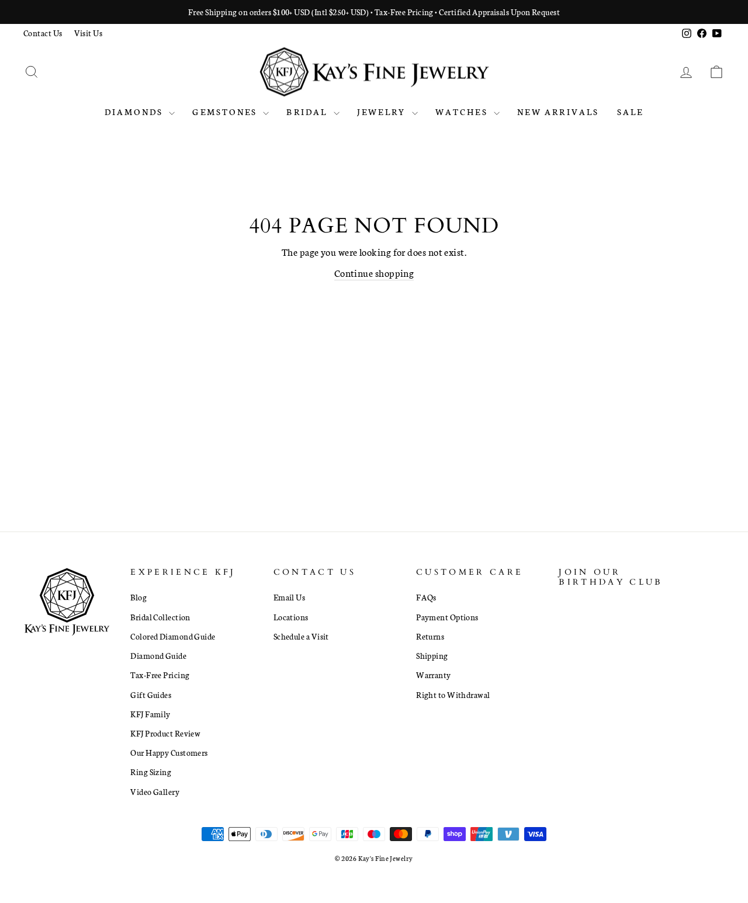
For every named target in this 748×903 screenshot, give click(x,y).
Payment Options (447, 617)
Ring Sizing (150, 771)
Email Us (289, 597)
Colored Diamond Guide (172, 636)
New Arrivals (558, 111)
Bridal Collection (160, 617)
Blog (138, 597)
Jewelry (383, 111)
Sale (630, 111)
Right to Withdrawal (453, 694)
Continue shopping (374, 272)
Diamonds (136, 111)
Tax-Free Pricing (159, 674)
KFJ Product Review (165, 733)
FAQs (426, 597)
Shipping (432, 655)
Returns (430, 636)
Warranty (433, 674)
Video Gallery (154, 791)
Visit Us (88, 33)
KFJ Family (150, 714)
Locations (291, 617)
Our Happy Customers (169, 752)
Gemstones (226, 111)
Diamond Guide (158, 655)
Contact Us (43, 33)
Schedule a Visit (301, 636)
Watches (463, 111)
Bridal (308, 111)
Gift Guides (150, 694)
